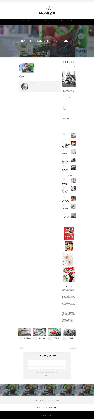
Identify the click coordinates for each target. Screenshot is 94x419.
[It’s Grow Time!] (39, 332)
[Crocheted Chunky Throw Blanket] (69, 332)
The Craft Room (30, 20)
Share (20, 77)
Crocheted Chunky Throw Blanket (71, 339)
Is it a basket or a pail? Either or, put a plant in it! (66, 162)
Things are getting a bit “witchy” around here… (65, 201)
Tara (44, 37)
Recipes (53, 20)
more (74, 99)
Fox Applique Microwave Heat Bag (57, 339)
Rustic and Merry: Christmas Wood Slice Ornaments (66, 154)
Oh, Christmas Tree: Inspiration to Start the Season (66, 210)
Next (73, 347)
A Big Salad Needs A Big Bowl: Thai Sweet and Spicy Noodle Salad (66, 146)
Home (23, 20)
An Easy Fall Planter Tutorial (65, 170)
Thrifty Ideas (60, 20)
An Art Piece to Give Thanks (65, 217)
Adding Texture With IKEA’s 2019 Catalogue (65, 138)
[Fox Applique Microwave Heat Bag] (54, 332)
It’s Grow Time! (42, 338)
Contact (47, 23)
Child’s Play (69, 20)
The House (39, 20)
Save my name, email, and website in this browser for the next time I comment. (47, 369)
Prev (21, 347)
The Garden (46, 20)
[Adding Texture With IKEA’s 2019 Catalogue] (24, 332)
